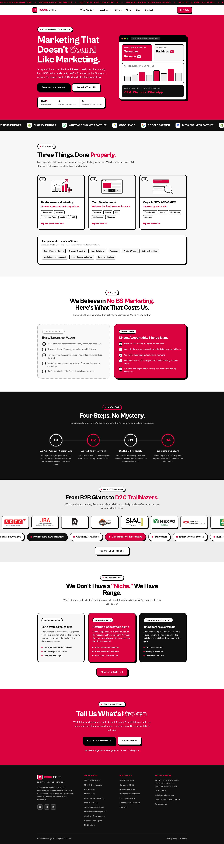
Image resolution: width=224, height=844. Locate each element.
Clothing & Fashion (127, 798)
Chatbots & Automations (95, 816)
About (129, 10)
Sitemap (183, 839)
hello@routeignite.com (96, 750)
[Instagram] (46, 807)
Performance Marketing (94, 798)
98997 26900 (129, 740)
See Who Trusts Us (86, 87)
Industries (103, 10)
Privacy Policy (172, 839)
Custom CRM (89, 789)
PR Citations (89, 825)
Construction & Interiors (130, 803)
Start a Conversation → (53, 87)
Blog (138, 10)
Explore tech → (99, 223)
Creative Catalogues (93, 820)
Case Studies (160, 799)
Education (124, 807)
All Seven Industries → (112, 671)
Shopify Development (93, 785)
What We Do (86, 10)
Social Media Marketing (94, 807)
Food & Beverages (127, 789)
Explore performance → (52, 223)
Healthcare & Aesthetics (130, 794)
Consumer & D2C (127, 785)
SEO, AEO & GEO (91, 803)
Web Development (92, 780)
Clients (118, 10)
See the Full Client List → (112, 550)
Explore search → (151, 223)
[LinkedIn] (53, 807)
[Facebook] (40, 807)
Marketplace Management (95, 811)
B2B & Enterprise (127, 780)
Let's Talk (184, 10)
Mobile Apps (89, 794)
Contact (149, 10)
